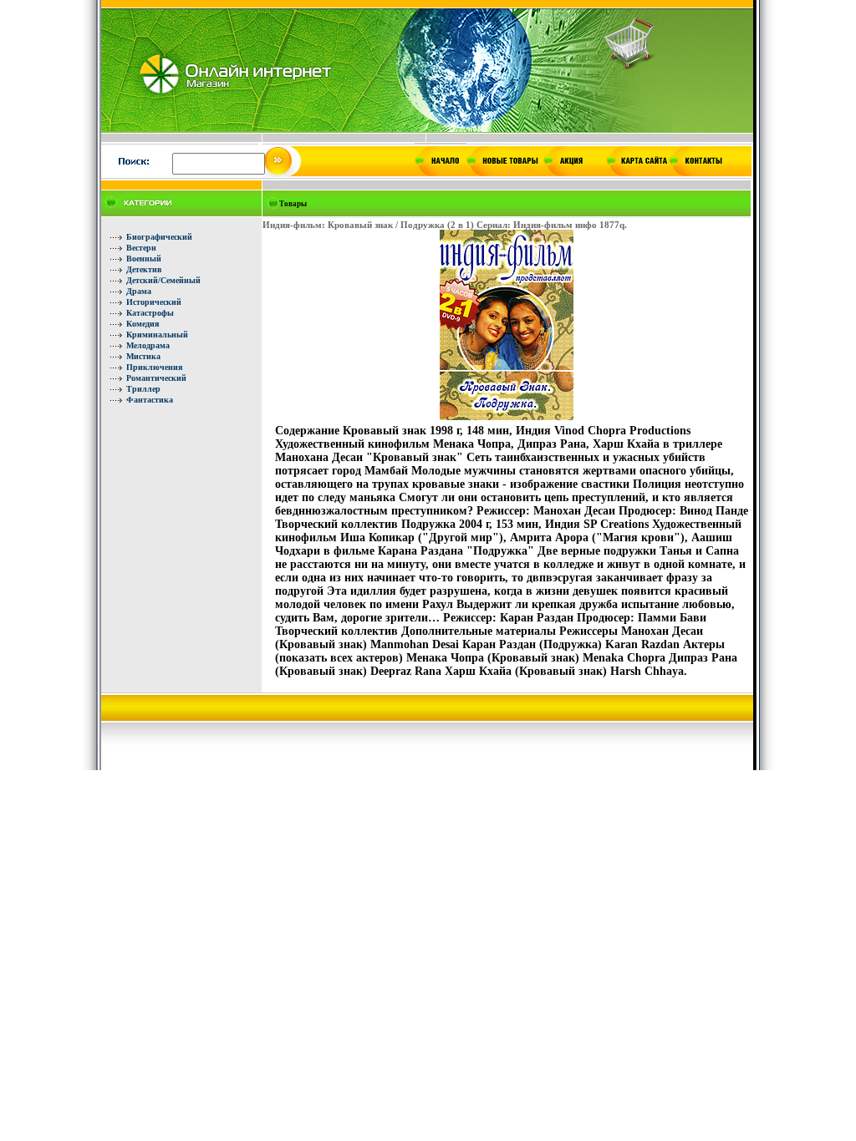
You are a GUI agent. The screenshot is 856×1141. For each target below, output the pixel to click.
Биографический (159, 236)
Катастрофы (150, 312)
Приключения (154, 367)
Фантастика (149, 399)
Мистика (143, 356)
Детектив (143, 269)
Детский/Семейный (163, 280)
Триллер (143, 388)
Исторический (153, 302)
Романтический (156, 378)
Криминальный (157, 334)
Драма (138, 291)
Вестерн (141, 247)
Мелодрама (148, 345)
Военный (143, 258)
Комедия (142, 323)
